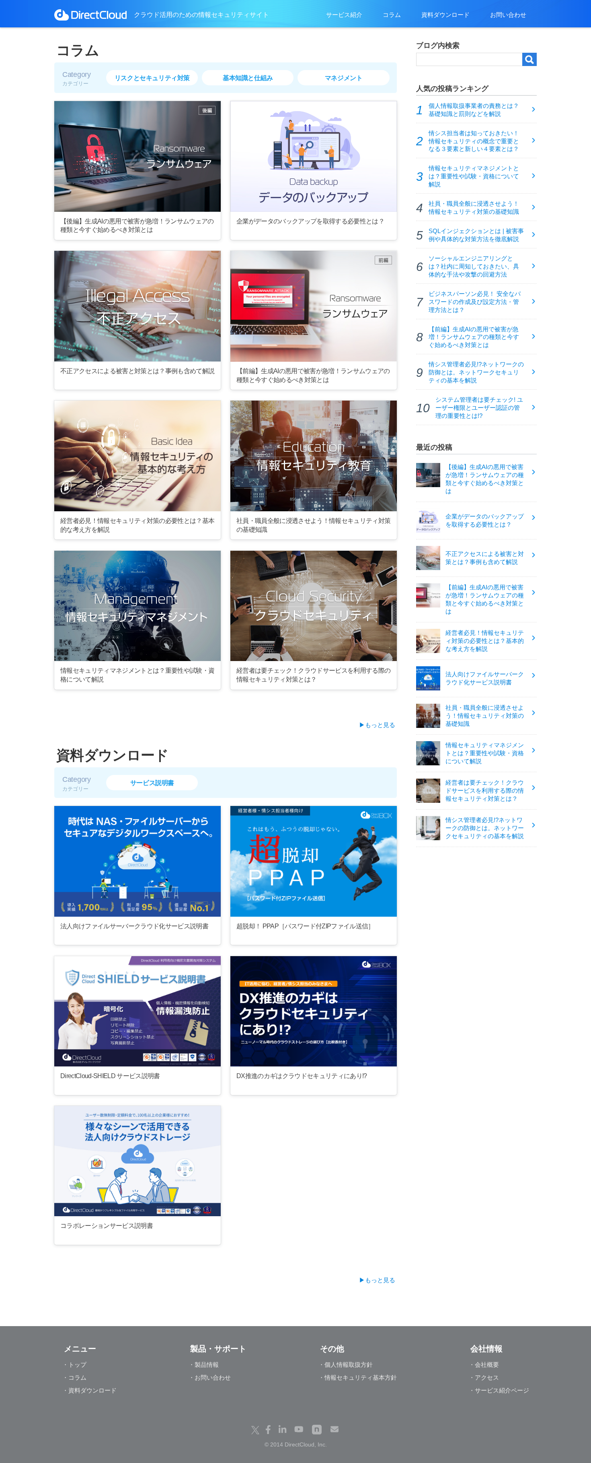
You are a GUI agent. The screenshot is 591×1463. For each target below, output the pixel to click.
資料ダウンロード (445, 14)
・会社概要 (484, 1364)
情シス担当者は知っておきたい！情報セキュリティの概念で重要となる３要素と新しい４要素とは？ (474, 141)
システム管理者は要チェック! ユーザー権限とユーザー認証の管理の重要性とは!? (479, 408)
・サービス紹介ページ (499, 1390)
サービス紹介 (344, 14)
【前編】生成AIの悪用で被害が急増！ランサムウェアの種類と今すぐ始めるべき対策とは (474, 337)
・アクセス (484, 1377)
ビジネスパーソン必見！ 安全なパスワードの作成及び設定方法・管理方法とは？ (475, 302)
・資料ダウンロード (89, 1390)
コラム (392, 14)
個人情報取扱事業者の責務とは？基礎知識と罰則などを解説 (474, 110)
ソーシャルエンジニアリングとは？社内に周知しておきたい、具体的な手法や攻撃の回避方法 (474, 266)
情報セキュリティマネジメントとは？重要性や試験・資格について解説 (474, 176)
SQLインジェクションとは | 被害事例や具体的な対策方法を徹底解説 (476, 235)
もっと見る (380, 724)
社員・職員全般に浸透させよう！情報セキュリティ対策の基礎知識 (474, 207)
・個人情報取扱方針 (345, 1364)
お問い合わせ (508, 14)
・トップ (74, 1364)
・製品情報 (204, 1364)
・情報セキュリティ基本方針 (357, 1377)
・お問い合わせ (210, 1377)
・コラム (74, 1377)
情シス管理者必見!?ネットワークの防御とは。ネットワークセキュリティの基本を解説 (476, 372)
